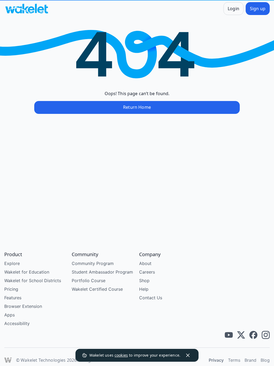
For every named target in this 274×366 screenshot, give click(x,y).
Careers (147, 272)
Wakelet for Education (26, 272)
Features (12, 297)
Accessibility (17, 323)
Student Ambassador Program (102, 272)
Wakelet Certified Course (97, 289)
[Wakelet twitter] (241, 335)
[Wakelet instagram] (266, 335)
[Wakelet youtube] (229, 335)
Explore (12, 263)
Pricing (11, 289)
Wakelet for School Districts (32, 280)
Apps (9, 315)
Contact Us (150, 297)
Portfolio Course (88, 280)
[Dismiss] (188, 355)
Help (144, 289)
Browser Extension (23, 306)
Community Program (93, 263)
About (145, 263)
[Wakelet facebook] (253, 335)
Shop (144, 280)
